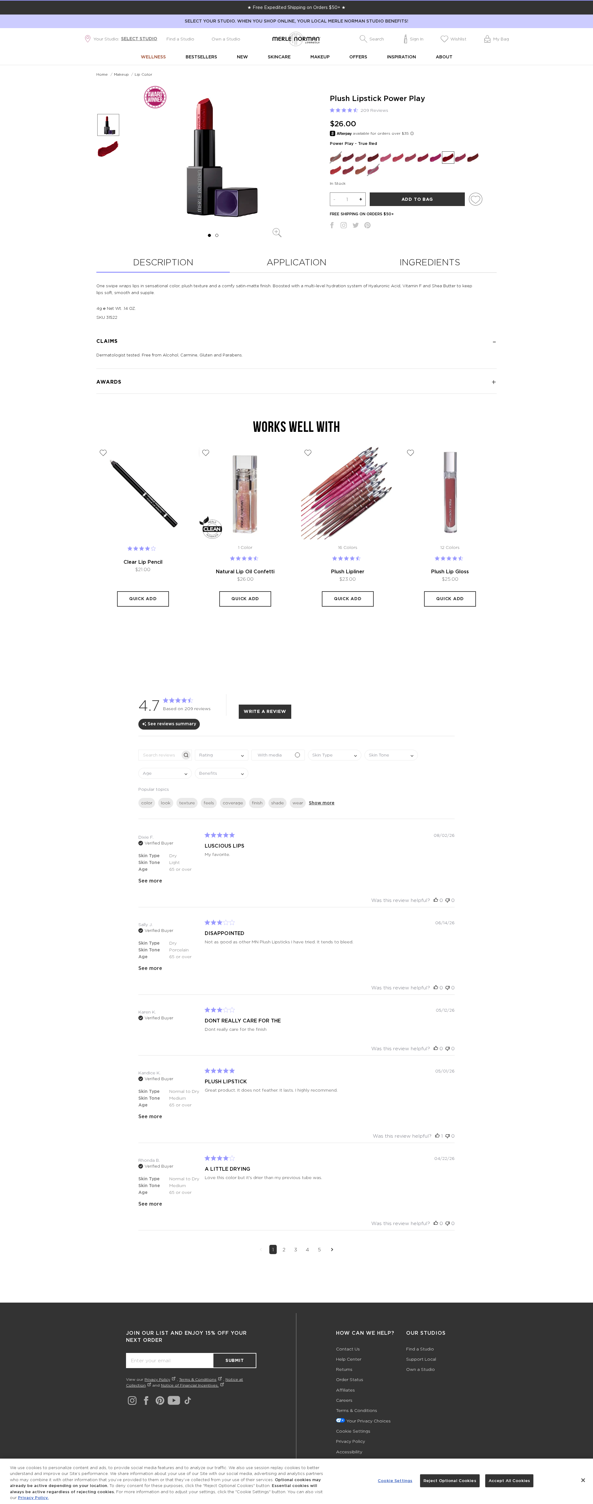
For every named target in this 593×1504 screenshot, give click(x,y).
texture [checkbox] (187, 802)
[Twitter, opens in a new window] (355, 226)
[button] (372, 39)
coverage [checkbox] (233, 802)
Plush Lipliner (347, 571)
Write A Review (265, 711)
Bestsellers (201, 57)
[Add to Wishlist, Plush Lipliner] (308, 453)
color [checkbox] (146, 802)
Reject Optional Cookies (449, 1480)
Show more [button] (321, 803)
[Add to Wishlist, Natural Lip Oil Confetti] (205, 453)
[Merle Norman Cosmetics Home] (296, 39)
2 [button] (284, 1249)
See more (150, 881)
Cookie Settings (353, 1431)
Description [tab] (163, 262)
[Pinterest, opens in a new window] (367, 226)
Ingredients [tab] (430, 262)
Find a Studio (180, 38)
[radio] (336, 157)
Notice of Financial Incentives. (190, 1385)
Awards (108, 382)
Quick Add (143, 598)
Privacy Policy (157, 1379)
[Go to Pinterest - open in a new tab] (160, 1400)
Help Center (348, 1359)
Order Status (349, 1379)
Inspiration (401, 57)
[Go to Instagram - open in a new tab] (132, 1400)
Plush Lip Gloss (450, 571)
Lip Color (143, 74)
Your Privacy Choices (368, 1420)
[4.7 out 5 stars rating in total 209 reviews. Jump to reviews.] (450, 558)
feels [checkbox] (209, 802)
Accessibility (349, 1451)
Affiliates (345, 1389)
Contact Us (348, 1348)
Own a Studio (226, 38)
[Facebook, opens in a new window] (332, 226)
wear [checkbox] (297, 802)
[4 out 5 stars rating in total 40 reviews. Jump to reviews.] (143, 548)
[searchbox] (159, 755)
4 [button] (307, 1249)
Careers (344, 1400)
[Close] (583, 1480)
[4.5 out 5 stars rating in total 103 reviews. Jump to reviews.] (245, 558)
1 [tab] (209, 235)
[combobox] (221, 755)
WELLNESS (153, 57)
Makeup (320, 57)
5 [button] (319, 1249)
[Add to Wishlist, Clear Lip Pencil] (103, 453)
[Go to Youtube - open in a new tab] (174, 1400)
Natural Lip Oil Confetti (245, 571)
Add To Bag (417, 199)
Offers (358, 57)
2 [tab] (216, 235)
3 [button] (295, 1249)
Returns (344, 1369)
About (444, 57)
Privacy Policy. (33, 1497)
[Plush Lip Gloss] (450, 492)
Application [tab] (296, 262)
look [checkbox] (165, 802)
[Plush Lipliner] (347, 492)
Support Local (421, 1359)
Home (102, 74)
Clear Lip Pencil (143, 562)
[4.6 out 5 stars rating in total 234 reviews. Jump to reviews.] (347, 558)
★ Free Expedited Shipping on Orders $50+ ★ (296, 7)
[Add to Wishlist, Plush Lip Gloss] (410, 453)
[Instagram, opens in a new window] (343, 226)
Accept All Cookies (509, 1480)
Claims (107, 341)
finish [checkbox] (257, 802)
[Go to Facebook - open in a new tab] (146, 1400)
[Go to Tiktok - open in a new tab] (188, 1400)
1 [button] (273, 1249)
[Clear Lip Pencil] (143, 492)
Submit (234, 1360)
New (242, 57)
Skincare (279, 57)
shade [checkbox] (277, 802)
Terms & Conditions (198, 1379)
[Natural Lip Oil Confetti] (245, 492)
